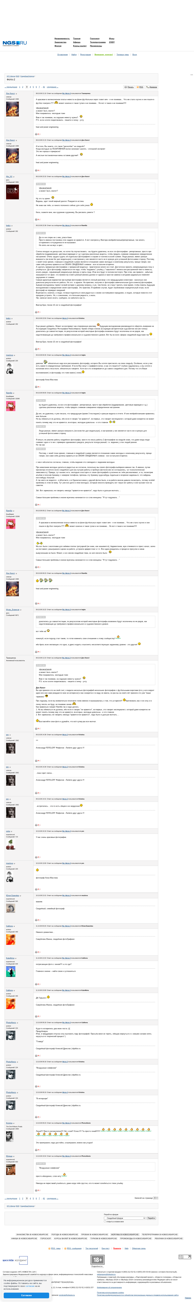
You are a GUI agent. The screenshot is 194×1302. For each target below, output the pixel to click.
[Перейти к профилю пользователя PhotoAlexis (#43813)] (10, 1039)
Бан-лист (105, 1248)
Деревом (153, 87)
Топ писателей (91, 1248)
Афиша (76, 42)
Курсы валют (80, 46)
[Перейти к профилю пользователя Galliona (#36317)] (10, 944)
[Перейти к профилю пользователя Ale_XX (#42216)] (12, 199)
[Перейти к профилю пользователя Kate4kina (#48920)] (10, 976)
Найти (74, 55)
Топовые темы (123, 55)
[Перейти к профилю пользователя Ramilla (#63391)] (10, 410)
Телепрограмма (98, 42)
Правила (117, 1248)
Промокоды (96, 46)
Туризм (76, 38)
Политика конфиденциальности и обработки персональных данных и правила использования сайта (138, 1295)
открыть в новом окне (115, 1222)
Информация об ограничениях (109, 1288)
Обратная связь (139, 1248)
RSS (141, 87)
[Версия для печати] (36, 134)
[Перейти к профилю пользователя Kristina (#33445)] (9, 1141)
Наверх (188, 1298)
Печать (131, 87)
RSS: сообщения (74, 1248)
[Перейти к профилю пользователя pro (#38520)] (10, 753)
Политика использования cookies (110, 1293)
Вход (135, 55)
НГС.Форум (11, 76)
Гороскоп (94, 38)
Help (126, 1248)
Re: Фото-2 (66, 93)
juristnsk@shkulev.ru (67, 1295)
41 (44, 87)
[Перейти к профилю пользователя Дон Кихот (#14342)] (12, 116)
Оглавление (62, 55)
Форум (58, 46)
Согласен (26, 1295)
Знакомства (60, 42)
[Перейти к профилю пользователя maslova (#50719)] (9, 373)
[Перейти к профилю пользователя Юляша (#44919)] (10, 1174)
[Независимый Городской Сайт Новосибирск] (15, 44)
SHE (17, 76)
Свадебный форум (27, 76)
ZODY (112, 42)
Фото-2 (65, 318)
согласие (29, 1286)
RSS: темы (56, 1248)
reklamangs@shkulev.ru (106, 1274)
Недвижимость (62, 38)
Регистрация (85, 55)
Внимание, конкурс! (104, 55)
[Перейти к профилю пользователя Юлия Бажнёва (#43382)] (10, 912)
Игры (111, 38)
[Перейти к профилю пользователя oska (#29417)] (10, 849)
